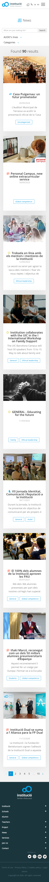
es (38, 4)
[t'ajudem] (28, 4)
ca (35, 4)
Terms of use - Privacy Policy (14, 867)
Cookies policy (34, 867)
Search (42, 30)
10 (38, 773)
